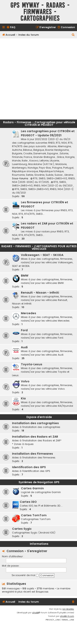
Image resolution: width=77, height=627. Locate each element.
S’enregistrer (37, 551)
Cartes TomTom (34, 515)
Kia (23, 398)
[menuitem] (11, 27)
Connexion (15, 551)
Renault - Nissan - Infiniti (40, 293)
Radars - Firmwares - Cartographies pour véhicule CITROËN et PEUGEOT (39, 123)
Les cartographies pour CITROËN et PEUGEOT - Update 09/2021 (48, 133)
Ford (24, 330)
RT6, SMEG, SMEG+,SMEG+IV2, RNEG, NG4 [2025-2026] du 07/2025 (43, 180)
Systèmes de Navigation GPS (39, 482)
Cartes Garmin (32, 488)
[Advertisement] (38, 77)
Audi (24, 347)
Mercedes (28, 313)
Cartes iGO (28, 502)
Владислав (42, 591)
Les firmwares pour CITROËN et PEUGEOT (44, 204)
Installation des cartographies (35, 423)
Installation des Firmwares (32, 454)
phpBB (35, 612)
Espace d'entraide (39, 417)
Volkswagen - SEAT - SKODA (42, 255)
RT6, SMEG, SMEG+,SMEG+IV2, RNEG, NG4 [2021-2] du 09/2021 (42, 183)
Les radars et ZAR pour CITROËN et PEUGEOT (47, 225)
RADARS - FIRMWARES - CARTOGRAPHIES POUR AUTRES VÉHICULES (39, 247)
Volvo (25, 381)
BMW (24, 276)
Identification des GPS (29, 467)
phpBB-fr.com (67, 616)
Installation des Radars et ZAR (35, 437)
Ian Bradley (68, 609)
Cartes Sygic (22, 529)
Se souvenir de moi (24, 575)
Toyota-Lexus (31, 364)
